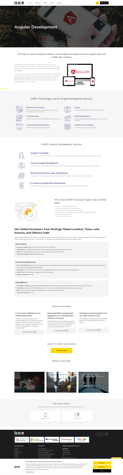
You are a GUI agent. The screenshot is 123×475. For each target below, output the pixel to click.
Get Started (104, 3)
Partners (16, 454)
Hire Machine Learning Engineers (45, 450)
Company (16, 448)
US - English (99, 434)
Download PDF (29, 332)
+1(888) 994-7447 (45, 418)
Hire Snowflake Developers (44, 455)
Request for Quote (77, 418)
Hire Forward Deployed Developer (46, 454)
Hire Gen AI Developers (43, 452)
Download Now (86, 385)
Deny (102, 470)
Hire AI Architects (42, 448)
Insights (52, 3)
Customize (101, 467)
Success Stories (18, 452)
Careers (58, 3)
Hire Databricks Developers (44, 457)
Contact (16, 457)
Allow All (102, 463)
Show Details (29, 472)
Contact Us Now (61, 350)
